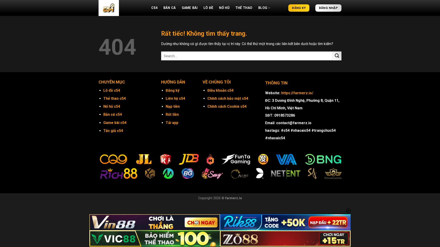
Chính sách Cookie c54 (227, 106)
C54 (154, 8)
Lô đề (208, 8)
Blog (262, 8)
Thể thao (243, 8)
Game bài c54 (114, 123)
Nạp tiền (173, 106)
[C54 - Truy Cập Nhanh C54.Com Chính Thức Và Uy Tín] (121, 8)
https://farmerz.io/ (297, 93)
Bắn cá (169, 8)
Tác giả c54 (113, 131)
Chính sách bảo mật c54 (227, 98)
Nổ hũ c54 (111, 106)
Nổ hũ (224, 8)
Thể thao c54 (114, 98)
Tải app (172, 123)
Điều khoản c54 (220, 90)
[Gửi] (337, 55)
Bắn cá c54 (112, 114)
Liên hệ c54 (175, 98)
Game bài (190, 8)
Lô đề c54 (111, 90)
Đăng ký (172, 90)
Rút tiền (172, 114)
